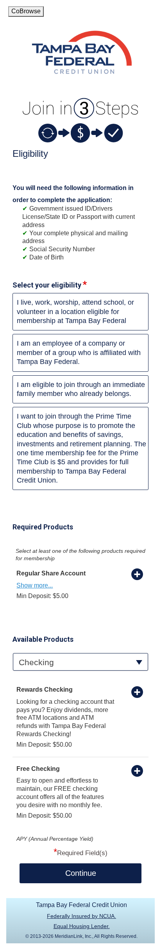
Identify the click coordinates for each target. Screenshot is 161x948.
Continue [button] (80, 873)
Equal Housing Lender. (82, 926)
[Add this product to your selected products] (137, 574)
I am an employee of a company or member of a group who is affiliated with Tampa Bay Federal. (79, 352)
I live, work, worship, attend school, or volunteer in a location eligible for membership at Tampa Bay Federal (75, 311)
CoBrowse (26, 11)
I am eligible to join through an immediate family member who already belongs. (81, 389)
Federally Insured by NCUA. (81, 916)
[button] (80, 662)
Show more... (34, 585)
